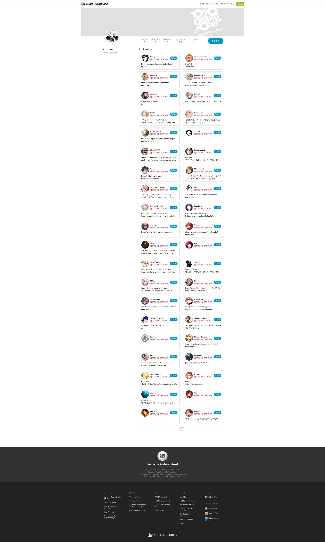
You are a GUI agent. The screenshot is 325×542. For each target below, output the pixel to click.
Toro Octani (155, 262)
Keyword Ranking (187, 505)
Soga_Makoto (156, 374)
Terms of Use (134, 497)
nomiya (153, 393)
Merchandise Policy (137, 510)
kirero (196, 281)
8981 (196, 187)
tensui (153, 169)
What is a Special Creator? (186, 509)
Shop (202, 4)
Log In (233, 4)
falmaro (153, 75)
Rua (151, 355)
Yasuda (197, 225)
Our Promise (109, 512)
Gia (195, 393)
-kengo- (197, 262)
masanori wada (200, 57)
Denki (196, 411)
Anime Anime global (212, 519)
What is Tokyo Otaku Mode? (112, 498)
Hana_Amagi (199, 150)
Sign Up (240, 4)
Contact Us (159, 510)
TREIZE (197, 131)
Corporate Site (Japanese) (110, 517)
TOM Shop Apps (211, 497)
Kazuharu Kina (156, 131)
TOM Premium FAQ (162, 501)
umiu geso (154, 225)
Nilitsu (153, 113)
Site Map (183, 497)
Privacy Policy (134, 501)
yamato (153, 94)
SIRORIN (153, 411)
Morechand (199, 169)
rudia (196, 374)
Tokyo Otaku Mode (94, 4)
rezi (195, 243)
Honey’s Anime (214, 513)
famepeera (154, 57)
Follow (215, 41)
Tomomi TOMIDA (157, 187)
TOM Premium (110, 502)
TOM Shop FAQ (161, 497)
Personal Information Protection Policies (137, 505)
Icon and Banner (186, 520)
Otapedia (224, 4)
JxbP (152, 243)
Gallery (216, 4)
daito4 (197, 94)
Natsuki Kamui (156, 206)
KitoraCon (198, 299)
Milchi (152, 281)
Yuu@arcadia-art (201, 318)
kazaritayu (198, 113)
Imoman (153, 337)
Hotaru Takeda (200, 337)
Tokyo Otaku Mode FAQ (162, 505)
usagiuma (198, 355)
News (208, 4)
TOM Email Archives (188, 501)
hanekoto (198, 206)
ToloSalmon (155, 299)
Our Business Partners (185, 515)
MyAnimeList (213, 508)
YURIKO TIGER (156, 318)
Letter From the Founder (110, 507)
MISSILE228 (155, 150)
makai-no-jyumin (201, 75)
